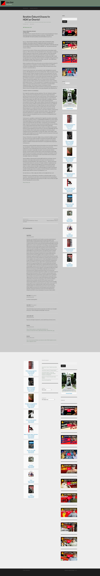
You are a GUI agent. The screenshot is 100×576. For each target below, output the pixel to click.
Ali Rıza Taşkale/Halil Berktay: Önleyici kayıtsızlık (30, 220)
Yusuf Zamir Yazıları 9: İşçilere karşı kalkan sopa (49, 368)
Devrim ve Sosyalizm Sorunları (30, 22)
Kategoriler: (44, 397)
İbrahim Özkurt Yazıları (42, 22)
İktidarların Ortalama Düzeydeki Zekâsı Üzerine (49, 377)
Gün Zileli (9, 2)
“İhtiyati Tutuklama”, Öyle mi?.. (52, 220)
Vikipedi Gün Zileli (34, 8)
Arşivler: (43, 388)
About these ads (26, 182)
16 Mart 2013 (25, 24)
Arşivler (63, 81)
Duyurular (36, 22)
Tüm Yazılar (25, 8)
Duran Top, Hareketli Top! (46, 380)
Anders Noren (71, 570)
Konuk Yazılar (48, 22)
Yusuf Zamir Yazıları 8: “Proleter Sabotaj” (49, 370)
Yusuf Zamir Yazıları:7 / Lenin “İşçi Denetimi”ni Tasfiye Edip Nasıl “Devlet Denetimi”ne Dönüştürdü (48, 373)
